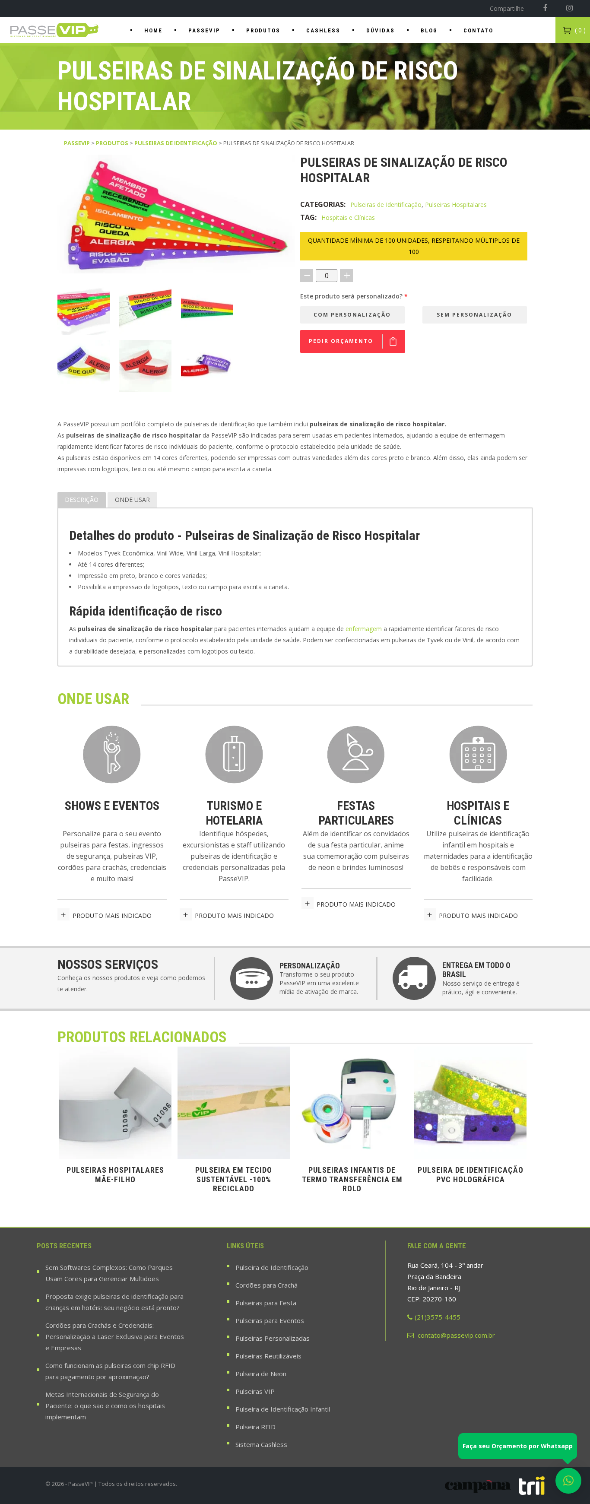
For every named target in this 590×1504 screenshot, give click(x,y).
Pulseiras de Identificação (175, 143)
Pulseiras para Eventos (269, 1320)
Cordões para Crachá (266, 1285)
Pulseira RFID (255, 1426)
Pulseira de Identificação (271, 1267)
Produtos (112, 143)
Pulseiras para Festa (265, 1302)
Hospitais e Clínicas (348, 217)
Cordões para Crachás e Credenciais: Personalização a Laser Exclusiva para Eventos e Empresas (114, 1336)
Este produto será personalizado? (354, 296)
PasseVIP (77, 143)
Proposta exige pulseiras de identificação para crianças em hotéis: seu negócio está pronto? (114, 1302)
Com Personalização (352, 314)
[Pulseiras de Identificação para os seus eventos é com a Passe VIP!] (55, 30)
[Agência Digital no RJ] (532, 1485)
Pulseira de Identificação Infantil (282, 1409)
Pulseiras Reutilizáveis (268, 1356)
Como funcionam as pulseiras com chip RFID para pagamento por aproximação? (110, 1371)
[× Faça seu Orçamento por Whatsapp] (568, 1481)
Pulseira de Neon (260, 1373)
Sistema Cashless (261, 1444)
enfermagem (364, 629)
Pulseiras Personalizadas (272, 1338)
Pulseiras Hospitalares (456, 204)
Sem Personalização (474, 314)
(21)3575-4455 (437, 1317)
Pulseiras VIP (255, 1391)
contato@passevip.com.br (455, 1335)
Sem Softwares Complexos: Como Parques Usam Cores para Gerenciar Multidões (109, 1273)
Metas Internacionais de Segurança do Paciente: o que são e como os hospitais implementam (105, 1405)
